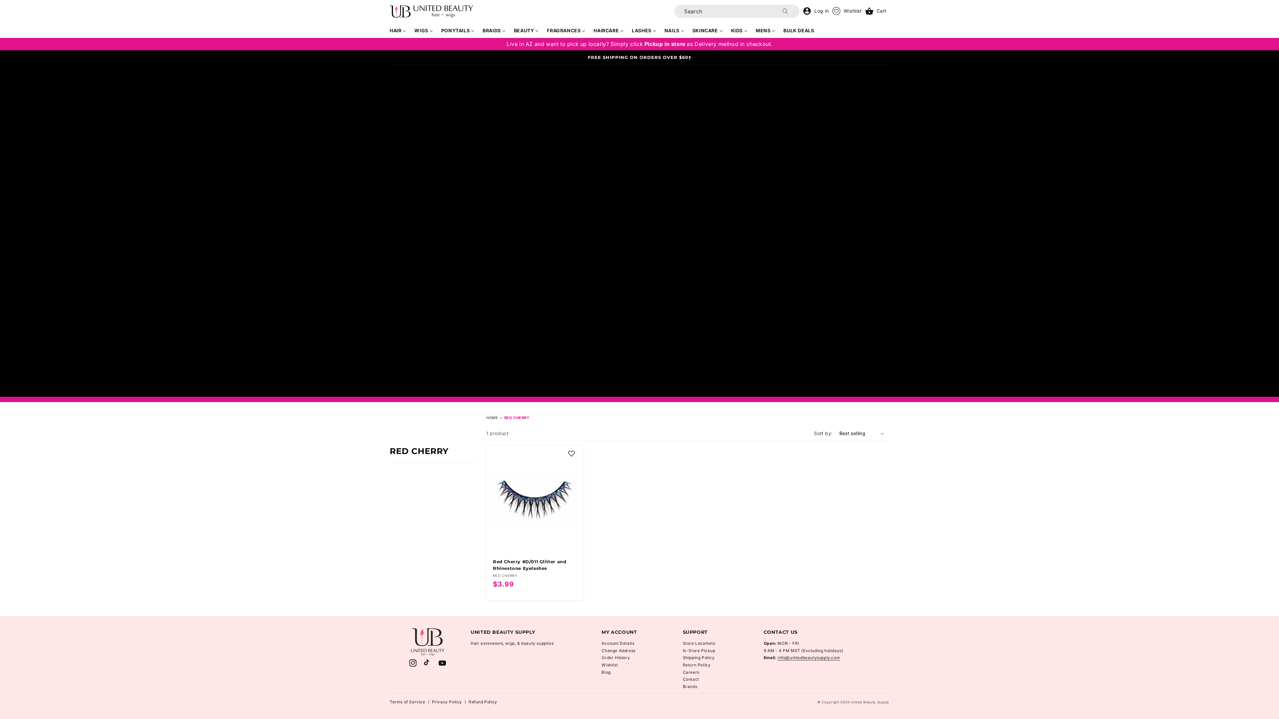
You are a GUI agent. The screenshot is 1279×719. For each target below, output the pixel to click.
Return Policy (697, 664)
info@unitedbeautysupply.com (809, 657)
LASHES (641, 30)
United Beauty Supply (870, 702)
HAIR (395, 30)
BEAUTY (524, 30)
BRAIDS (492, 30)
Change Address (618, 650)
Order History (616, 657)
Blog (606, 672)
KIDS (737, 30)
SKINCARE (705, 30)
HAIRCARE (606, 30)
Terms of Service (407, 701)
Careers (691, 672)
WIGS (421, 30)
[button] (398, 31)
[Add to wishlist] (572, 454)
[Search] (785, 11)
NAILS (671, 30)
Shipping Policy (699, 657)
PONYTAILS (455, 30)
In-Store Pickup (699, 650)
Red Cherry (517, 417)
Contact (691, 679)
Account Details (618, 643)
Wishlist (610, 664)
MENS (763, 30)
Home (492, 417)
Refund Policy (483, 701)
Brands (690, 686)
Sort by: (823, 433)
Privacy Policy (447, 701)
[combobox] (736, 11)
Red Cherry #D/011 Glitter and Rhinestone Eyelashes (529, 565)
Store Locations (699, 643)
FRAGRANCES (564, 30)
